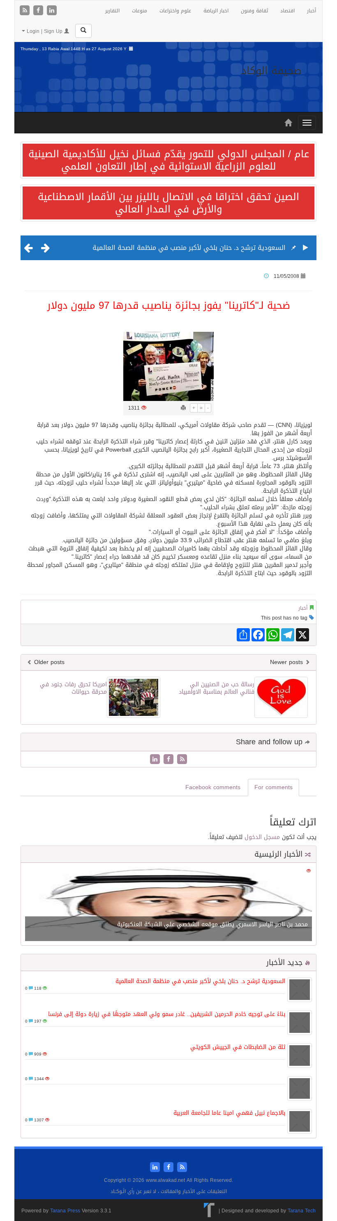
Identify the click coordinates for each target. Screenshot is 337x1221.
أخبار (311, 10)
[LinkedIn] (52, 10)
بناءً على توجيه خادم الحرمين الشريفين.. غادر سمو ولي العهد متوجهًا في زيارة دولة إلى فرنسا (166, 1014)
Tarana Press (65, 1210)
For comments (273, 787)
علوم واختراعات (175, 10)
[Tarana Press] (209, 1210)
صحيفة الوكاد (271, 70)
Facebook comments (212, 787)
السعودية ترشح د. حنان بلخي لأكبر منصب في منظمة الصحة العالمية (189, 247)
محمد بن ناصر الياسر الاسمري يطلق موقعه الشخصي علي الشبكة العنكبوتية (212, 924)
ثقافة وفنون (254, 10)
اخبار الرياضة (216, 10)
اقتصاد (287, 10)
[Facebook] (39, 10)
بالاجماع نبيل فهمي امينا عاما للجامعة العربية (229, 1112)
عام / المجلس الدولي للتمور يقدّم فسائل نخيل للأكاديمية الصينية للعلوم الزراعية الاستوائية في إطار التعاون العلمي (168, 160)
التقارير (112, 10)
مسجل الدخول (262, 837)
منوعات (139, 10)
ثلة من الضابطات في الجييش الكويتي (237, 1047)
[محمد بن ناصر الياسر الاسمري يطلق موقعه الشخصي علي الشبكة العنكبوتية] (168, 904)
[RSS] (25, 10)
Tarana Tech (302, 1210)
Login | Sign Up (44, 31)
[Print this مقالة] (183, 407)
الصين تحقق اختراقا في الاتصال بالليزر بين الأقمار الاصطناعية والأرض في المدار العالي (168, 203)
